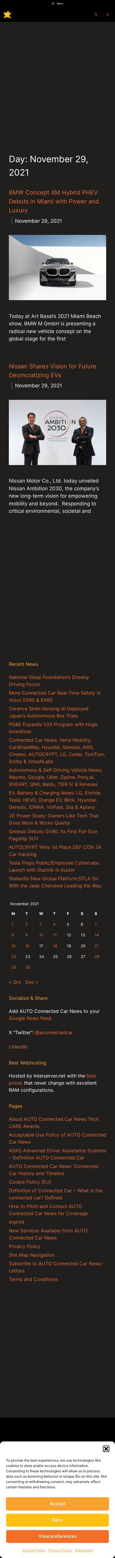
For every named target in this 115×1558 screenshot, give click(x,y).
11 (55, 935)
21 (97, 946)
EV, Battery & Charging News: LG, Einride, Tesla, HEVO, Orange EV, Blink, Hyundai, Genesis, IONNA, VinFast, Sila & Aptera (55, 800)
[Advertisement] (57, 83)
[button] (106, 1449)
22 (14, 956)
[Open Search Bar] (96, 14)
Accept (57, 1503)
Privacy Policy (60, 1550)
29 (14, 967)
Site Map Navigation (31, 1255)
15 (14, 946)
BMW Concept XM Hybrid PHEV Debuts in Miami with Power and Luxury (54, 201)
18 (55, 946)
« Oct (15, 982)
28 (97, 956)
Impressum (84, 1550)
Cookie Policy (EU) (30, 1182)
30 (27, 967)
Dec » (31, 982)
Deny (57, 1520)
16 (27, 946)
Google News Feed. (30, 1018)
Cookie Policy (33, 1550)
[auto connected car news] (7, 14)
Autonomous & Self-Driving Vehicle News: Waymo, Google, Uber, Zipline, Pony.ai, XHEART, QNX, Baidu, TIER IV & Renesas (55, 777)
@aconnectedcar (54, 1032)
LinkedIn (18, 1047)
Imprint (16, 1222)
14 (97, 935)
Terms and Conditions (33, 1279)
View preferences (58, 1536)
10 (41, 935)
